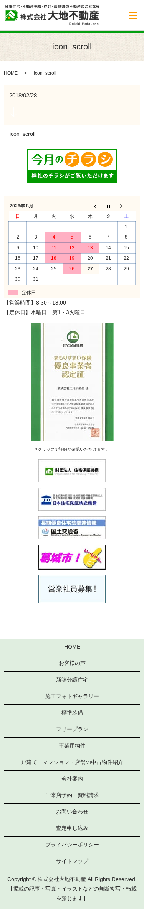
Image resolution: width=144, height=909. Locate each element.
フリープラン (72, 729)
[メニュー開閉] (133, 15)
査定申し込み (72, 828)
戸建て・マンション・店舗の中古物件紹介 (72, 762)
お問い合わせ (72, 812)
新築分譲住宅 (72, 680)
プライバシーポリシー (72, 844)
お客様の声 (72, 663)
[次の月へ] (126, 206)
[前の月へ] (90, 206)
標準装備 (72, 713)
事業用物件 (72, 746)
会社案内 (72, 779)
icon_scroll (22, 134)
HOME (11, 73)
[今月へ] (108, 206)
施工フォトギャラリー (72, 696)
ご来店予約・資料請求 (72, 795)
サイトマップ (72, 861)
